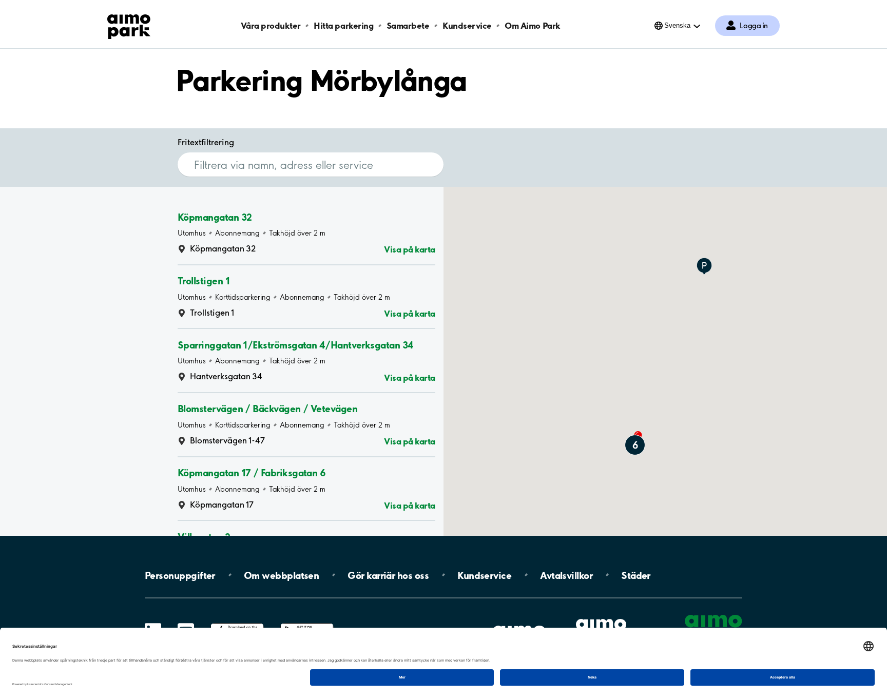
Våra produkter (270, 25)
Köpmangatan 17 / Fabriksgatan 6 (251, 473)
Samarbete (408, 25)
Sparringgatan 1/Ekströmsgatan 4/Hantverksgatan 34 (296, 344)
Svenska (677, 25)
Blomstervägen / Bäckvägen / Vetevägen (267, 408)
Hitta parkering (343, 25)
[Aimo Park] (128, 24)
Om (281, 575)
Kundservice (467, 25)
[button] (704, 267)
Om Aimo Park (532, 25)
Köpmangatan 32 (215, 216)
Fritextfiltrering (206, 142)
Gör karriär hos (388, 575)
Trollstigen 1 (203, 281)
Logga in (754, 25)
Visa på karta (409, 249)
